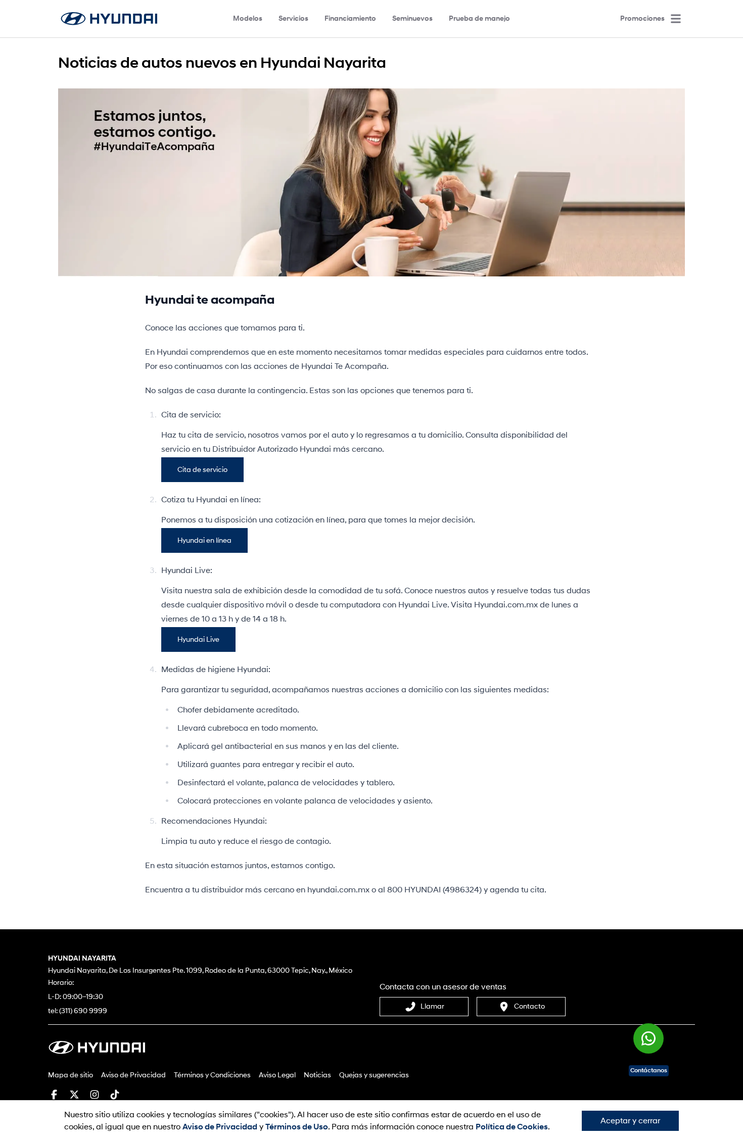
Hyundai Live (198, 639)
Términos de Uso (296, 1127)
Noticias (317, 1075)
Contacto (529, 1006)
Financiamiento (350, 18)
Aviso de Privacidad (133, 1075)
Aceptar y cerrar (630, 1121)
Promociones (642, 18)
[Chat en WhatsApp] (648, 1044)
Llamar (432, 1006)
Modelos (247, 18)
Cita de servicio (202, 469)
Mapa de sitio (70, 1075)
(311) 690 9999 (83, 1011)
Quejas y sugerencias (374, 1075)
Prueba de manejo (479, 18)
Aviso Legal (277, 1075)
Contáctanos (648, 1070)
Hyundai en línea (204, 540)
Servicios (293, 18)
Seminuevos (412, 18)
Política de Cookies (512, 1127)
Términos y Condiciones (212, 1075)
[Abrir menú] (676, 19)
